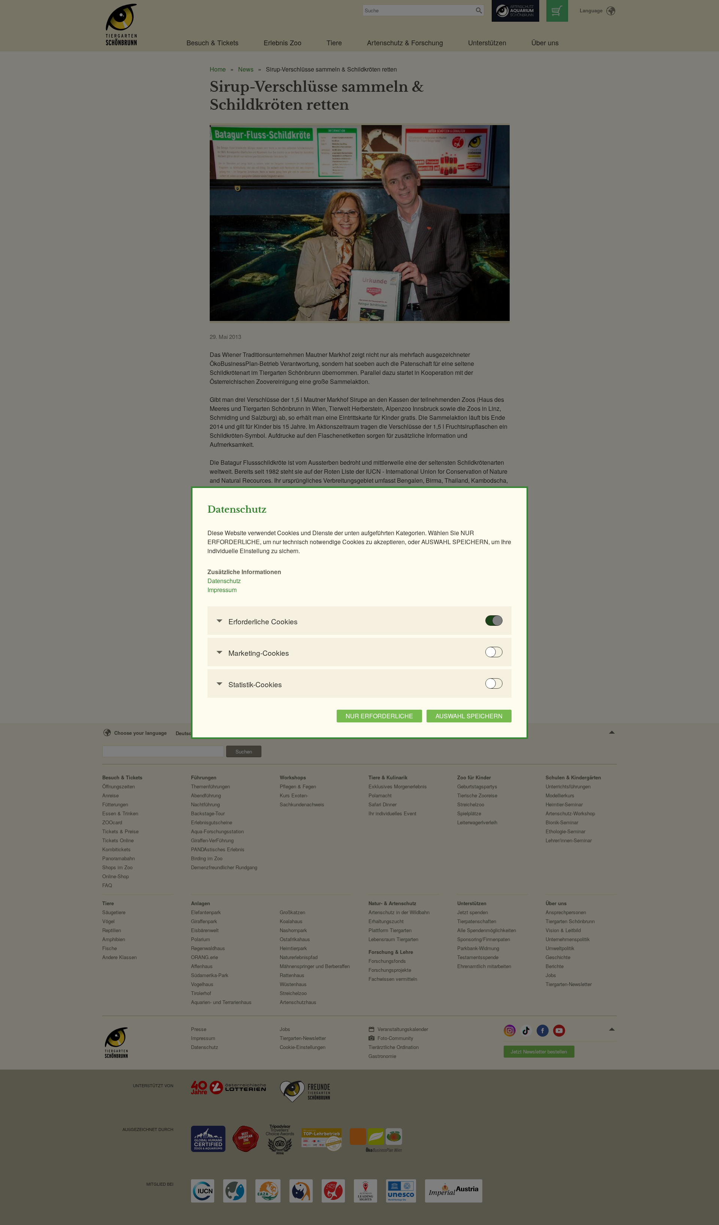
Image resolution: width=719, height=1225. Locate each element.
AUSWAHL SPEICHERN (469, 716)
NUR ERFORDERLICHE (379, 716)
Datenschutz (224, 580)
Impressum (222, 589)
